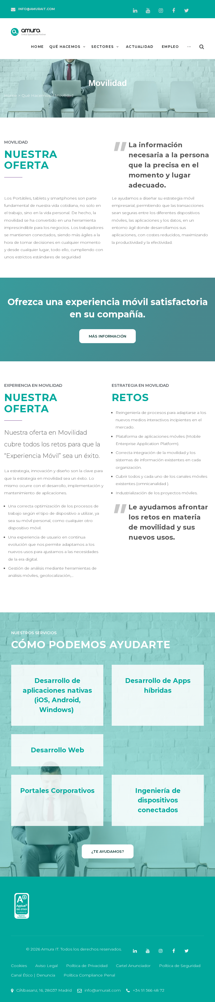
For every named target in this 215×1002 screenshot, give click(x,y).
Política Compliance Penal (89, 975)
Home (10, 95)
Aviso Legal (46, 965)
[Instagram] (160, 10)
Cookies (19, 965)
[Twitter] (186, 10)
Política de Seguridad (179, 965)
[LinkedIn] (135, 10)
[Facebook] (173, 10)
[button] (107, 336)
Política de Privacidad (87, 965)
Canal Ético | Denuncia (33, 975)
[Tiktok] (199, 7)
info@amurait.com (36, 9)
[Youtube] (148, 10)
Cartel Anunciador (133, 965)
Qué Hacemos (35, 95)
